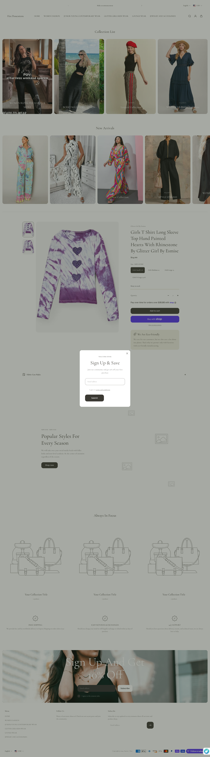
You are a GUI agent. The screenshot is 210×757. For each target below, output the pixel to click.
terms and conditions (103, 390)
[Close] (127, 353)
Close (115, 398)
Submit (94, 398)
